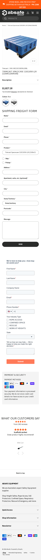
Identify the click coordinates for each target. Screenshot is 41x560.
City (5, 189)
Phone (6, 137)
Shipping (14, 92)
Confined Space (17, 498)
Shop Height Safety (9, 496)
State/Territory (9, 199)
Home (4, 25)
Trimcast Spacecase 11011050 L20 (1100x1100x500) (22, 25)
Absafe (8, 549)
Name (6, 116)
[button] (32, 12)
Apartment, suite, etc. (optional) (15, 178)
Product (7, 148)
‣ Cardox (32, 552)
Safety (25, 552)
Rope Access (23, 496)
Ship (7, 158)
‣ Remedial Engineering (15, 552)
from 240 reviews (20, 424)
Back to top (20, 473)
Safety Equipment (29, 488)
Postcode (7, 208)
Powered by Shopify (17, 549)
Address (7, 167)
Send (21, 244)
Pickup (7, 162)
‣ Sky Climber (6, 554)
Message (7, 219)
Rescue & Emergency (19, 501)
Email (6, 126)
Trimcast (5, 68)
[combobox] (20, 18)
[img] (20, 421)
